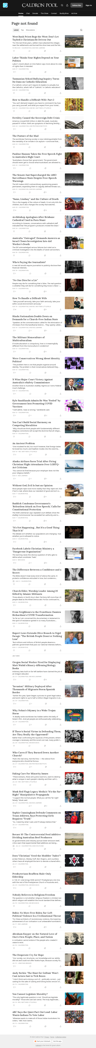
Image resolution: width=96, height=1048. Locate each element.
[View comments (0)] (29, 51)
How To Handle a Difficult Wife (29, 298)
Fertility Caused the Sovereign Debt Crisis (36, 117)
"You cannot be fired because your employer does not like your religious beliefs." (35, 471)
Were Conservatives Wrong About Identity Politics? (36, 360)
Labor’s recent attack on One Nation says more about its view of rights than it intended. (37, 65)
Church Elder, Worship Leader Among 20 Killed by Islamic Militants (35, 592)
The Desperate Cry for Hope (28, 955)
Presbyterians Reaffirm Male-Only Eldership (31, 875)
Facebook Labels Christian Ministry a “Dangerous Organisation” (33, 550)
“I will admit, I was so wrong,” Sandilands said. (31, 410)
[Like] (13, 51)
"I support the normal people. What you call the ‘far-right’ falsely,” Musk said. (35, 799)
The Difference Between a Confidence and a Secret (36, 571)
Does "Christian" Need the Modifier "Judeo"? (36, 855)
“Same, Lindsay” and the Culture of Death (35, 199)
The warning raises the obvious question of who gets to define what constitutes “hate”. (34, 556)
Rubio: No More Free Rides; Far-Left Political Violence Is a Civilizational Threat (36, 914)
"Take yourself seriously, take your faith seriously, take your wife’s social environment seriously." (36, 302)
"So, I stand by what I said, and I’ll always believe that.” (34, 822)
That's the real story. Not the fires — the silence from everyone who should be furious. (33, 760)
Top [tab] (22, 30)
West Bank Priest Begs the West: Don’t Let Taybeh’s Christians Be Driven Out (35, 38)
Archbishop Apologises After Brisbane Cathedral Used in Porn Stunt (33, 218)
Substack (38, 1045)
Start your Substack (43, 1041)
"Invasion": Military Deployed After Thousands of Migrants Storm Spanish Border (33, 689)
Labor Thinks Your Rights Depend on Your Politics (35, 59)
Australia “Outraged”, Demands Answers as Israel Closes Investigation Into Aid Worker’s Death (36, 241)
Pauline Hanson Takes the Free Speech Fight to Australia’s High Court (37, 155)
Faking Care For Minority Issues (30, 773)
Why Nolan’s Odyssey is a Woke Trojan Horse (34, 712)
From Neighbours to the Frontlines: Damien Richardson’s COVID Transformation (36, 613)
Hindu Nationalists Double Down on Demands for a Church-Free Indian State (35, 318)
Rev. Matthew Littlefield (42, 108)
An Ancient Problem (23, 443)
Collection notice (60, 1037)
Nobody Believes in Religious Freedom (33, 894)
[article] (48, 43)
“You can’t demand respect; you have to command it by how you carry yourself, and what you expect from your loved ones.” (36, 104)
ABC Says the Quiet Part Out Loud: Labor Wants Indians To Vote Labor (34, 1013)
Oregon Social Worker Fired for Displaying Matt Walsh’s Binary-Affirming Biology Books (36, 665)
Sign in (89, 5)
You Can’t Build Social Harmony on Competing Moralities (31, 424)
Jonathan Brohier (24, 963)
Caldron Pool (27, 48)
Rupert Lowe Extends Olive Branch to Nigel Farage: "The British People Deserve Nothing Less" (37, 636)
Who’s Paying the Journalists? (29, 262)
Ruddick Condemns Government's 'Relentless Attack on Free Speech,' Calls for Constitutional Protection (36, 506)
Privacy (46, 1037)
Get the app (57, 1041)
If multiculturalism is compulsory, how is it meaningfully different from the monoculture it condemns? (35, 344)
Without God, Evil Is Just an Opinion (32, 485)
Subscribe (76, 5)
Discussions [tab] (30, 30)
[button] (21, 13)
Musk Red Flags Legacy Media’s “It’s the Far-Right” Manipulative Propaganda (37, 793)
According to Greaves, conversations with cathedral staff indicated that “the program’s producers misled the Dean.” (35, 224)
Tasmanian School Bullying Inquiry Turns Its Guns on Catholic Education (35, 80)
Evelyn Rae (39, 846)
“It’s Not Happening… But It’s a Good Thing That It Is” (35, 529)
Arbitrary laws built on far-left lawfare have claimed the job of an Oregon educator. (37, 672)
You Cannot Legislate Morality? (30, 994)
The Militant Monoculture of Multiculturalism (28, 339)
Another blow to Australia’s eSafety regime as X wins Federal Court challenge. (36, 386)
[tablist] (24, 30)
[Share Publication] (67, 5)
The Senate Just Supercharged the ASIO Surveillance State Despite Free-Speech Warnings (34, 178)
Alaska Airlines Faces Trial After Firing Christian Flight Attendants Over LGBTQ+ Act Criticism (35, 464)
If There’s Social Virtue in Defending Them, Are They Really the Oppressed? (36, 733)
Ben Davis (21, 560)
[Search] (62, 5)
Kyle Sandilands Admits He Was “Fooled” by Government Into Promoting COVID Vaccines (36, 403)
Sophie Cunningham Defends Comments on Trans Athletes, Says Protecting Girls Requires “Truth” (36, 815)
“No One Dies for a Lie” (25, 280)
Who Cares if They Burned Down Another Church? (35, 754)
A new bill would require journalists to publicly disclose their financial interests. (36, 266)
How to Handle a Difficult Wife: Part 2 (33, 99)
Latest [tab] (16, 30)
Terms (52, 1037)
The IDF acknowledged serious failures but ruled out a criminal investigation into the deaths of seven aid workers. (36, 248)
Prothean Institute (40, 126)
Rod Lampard (40, 48)
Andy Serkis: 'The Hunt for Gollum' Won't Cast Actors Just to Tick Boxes (35, 974)
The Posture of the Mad (25, 135)
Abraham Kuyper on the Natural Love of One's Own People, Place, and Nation (34, 935)
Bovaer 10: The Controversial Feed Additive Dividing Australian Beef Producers (36, 836)
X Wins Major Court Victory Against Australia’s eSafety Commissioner (32, 381)
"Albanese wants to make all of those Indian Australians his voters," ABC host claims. (36, 1019)
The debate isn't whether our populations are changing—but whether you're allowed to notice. (36, 535)
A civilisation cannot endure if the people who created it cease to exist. (34, 941)
